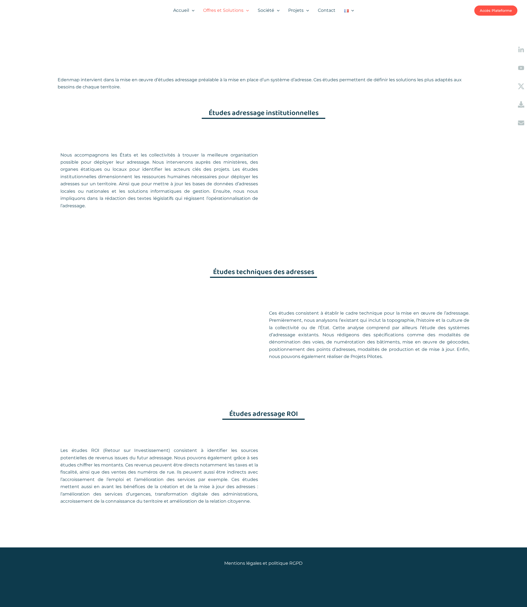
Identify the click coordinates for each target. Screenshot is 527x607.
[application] (192, 10)
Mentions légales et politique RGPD (263, 563)
